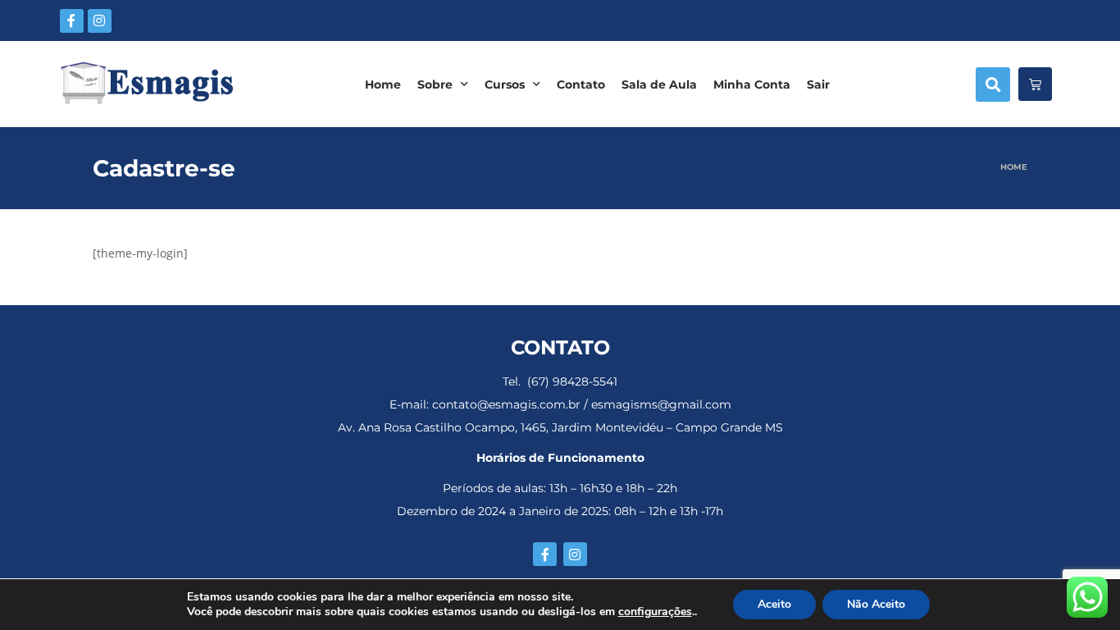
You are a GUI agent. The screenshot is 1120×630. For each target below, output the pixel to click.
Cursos (505, 84)
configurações (655, 612)
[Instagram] (100, 21)
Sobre (435, 84)
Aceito (774, 604)
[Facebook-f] (72, 21)
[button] (993, 84)
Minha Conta (751, 84)
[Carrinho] (1035, 84)
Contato (581, 84)
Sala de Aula (659, 84)
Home (383, 84)
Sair (818, 84)
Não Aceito (876, 604)
